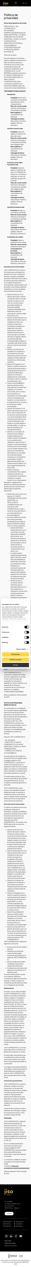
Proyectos (8, 1226)
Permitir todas (15, 654)
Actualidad (19, 1224)
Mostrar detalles (21, 649)
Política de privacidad (11, 1246)
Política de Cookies (10, 1243)
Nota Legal (8, 1241)
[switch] (26, 632)
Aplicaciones (19, 1221)
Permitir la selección (15, 659)
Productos (8, 1221)
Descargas (19, 1226)
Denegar (15, 665)
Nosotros (8, 1224)
